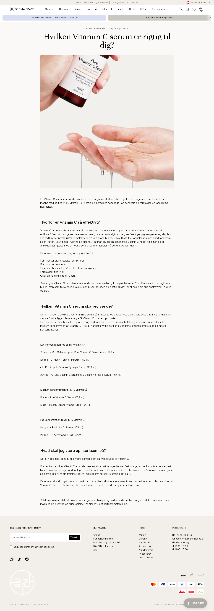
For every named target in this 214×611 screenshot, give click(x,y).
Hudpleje (64, 9)
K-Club (143, 9)
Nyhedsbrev (145, 553)
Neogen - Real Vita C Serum (56, 427)
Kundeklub (144, 542)
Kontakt (142, 535)
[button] (200, 9)
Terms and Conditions (164, 604)
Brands (120, 9)
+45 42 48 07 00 (184, 535)
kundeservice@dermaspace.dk (188, 538)
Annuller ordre (146, 550)
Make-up (92, 9)
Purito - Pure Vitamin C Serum (57, 397)
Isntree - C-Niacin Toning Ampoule (60, 359)
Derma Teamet (146, 557)
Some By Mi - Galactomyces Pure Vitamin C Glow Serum (73, 352)
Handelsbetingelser (103, 538)
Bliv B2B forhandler (103, 546)
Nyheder (49, 9)
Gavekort (143, 538)
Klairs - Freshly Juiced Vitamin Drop (60, 404)
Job (95, 550)
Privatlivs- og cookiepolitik (106, 542)
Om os (96, 535)
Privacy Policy (182, 604)
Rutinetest (107, 9)
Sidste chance (159, 9)
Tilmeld (74, 537)
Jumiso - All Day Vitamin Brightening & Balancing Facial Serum (76, 374)
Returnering (145, 546)
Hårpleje (78, 9)
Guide (132, 9)
